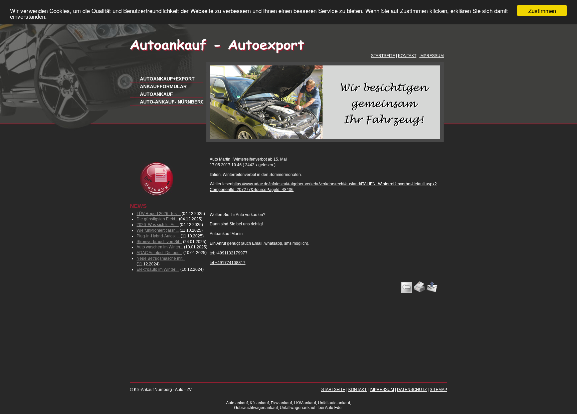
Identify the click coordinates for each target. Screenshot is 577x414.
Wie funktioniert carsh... (158, 230)
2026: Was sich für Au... (158, 224)
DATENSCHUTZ (412, 389)
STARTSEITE (383, 55)
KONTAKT (407, 55)
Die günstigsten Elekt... (157, 219)
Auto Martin (220, 159)
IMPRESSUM (431, 55)
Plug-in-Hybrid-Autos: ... (158, 236)
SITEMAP (438, 389)
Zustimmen (542, 10)
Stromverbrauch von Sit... (159, 241)
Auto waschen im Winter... (160, 247)
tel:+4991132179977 (228, 253)
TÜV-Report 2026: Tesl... (159, 213)
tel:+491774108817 (227, 262)
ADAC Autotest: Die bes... (159, 252)
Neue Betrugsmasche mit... (161, 258)
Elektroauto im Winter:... (158, 269)
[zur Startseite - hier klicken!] (217, 52)
